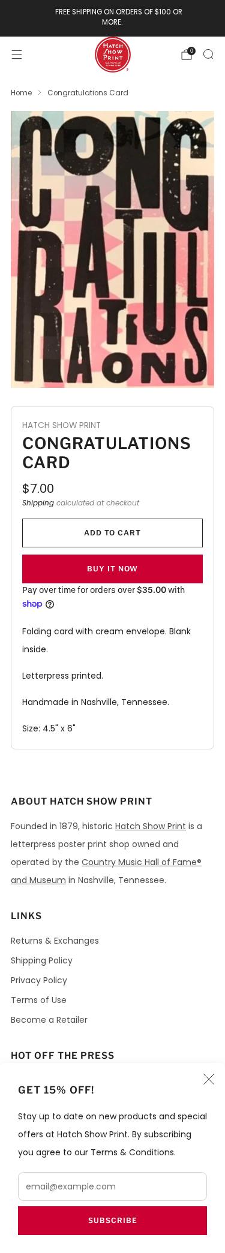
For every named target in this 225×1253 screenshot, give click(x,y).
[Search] (208, 54)
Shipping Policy (42, 960)
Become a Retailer (49, 1020)
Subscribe (112, 1220)
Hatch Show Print (150, 826)
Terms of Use (39, 1000)
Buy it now (112, 568)
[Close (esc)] (209, 1079)
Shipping (38, 503)
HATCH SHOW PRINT (61, 425)
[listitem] (113, 18)
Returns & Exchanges (55, 941)
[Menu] (17, 55)
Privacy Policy (39, 980)
